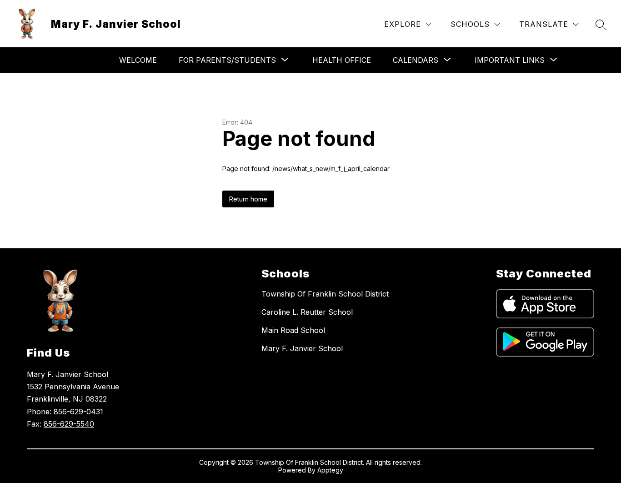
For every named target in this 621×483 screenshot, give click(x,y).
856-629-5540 (69, 423)
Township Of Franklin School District (325, 293)
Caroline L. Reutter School (307, 312)
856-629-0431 (78, 411)
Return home (248, 199)
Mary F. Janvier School (302, 348)
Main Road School (293, 330)
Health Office (341, 60)
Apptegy (330, 470)
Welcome (138, 60)
